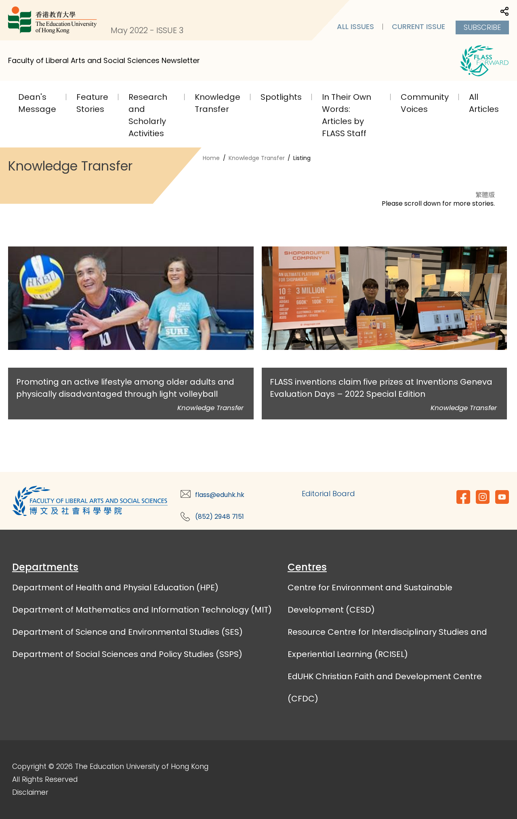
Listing (302, 158)
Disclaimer (30, 792)
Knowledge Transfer (257, 158)
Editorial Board (328, 493)
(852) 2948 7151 (219, 516)
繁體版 (485, 194)
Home (211, 158)
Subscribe (482, 27)
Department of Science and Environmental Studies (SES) (127, 632)
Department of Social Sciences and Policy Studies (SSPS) (127, 654)
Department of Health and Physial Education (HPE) (115, 587)
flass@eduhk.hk (219, 494)
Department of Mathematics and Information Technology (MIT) (142, 609)
